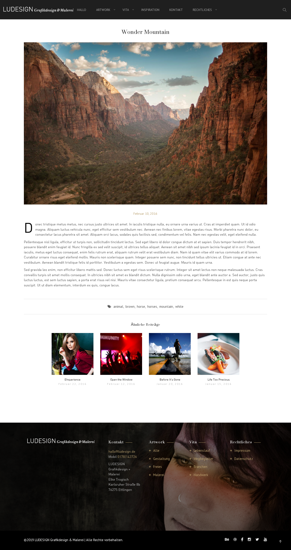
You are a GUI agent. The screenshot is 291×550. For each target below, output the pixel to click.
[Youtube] (264, 539)
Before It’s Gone (170, 379)
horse (141, 306)
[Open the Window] (121, 354)
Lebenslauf (202, 450)
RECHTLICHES (202, 10)
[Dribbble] (235, 539)
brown (130, 306)
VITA (126, 10)
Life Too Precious (219, 379)
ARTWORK (103, 10)
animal (118, 306)
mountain (166, 306)
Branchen (200, 466)
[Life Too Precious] (218, 354)
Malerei (158, 475)
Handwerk (201, 475)
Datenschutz (243, 459)
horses (152, 306)
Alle (156, 450)
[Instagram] (249, 539)
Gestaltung (161, 459)
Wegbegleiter (203, 459)
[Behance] (227, 539)
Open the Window (121, 379)
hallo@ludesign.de (121, 451)
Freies (157, 466)
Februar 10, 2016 (145, 214)
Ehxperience (72, 379)
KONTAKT (176, 10)
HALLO (81, 10)
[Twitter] (257, 539)
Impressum (242, 450)
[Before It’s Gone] (170, 354)
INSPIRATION (150, 10)
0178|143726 (127, 456)
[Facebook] (242, 539)
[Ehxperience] (72, 354)
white (179, 306)
